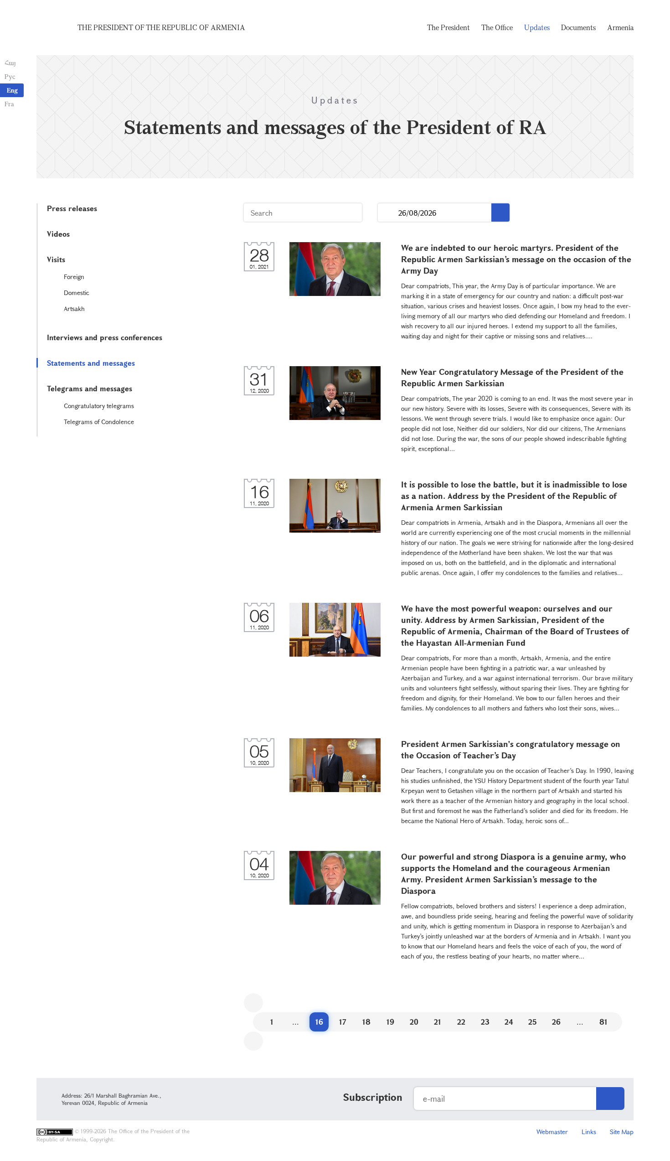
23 (485, 1021)
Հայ (10, 62)
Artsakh (74, 308)
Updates (537, 27)
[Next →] (253, 1041)
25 (532, 1021)
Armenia (620, 27)
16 (319, 1021)
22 (461, 1021)
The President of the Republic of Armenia (161, 27)
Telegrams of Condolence (99, 421)
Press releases (72, 208)
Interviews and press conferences (104, 337)
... (388, 213)
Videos (58, 233)
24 (509, 1021)
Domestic (76, 292)
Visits (56, 259)
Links (589, 1131)
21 (437, 1021)
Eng (12, 90)
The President (448, 27)
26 (556, 1021)
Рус (10, 76)
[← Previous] (253, 1002)
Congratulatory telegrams (99, 405)
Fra (9, 103)
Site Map (622, 1131)
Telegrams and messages (89, 388)
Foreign (74, 276)
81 (603, 1021)
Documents (578, 27)
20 (414, 1021)
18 (366, 1021)
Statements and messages (91, 363)
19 (390, 1021)
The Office (497, 27)
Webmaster (552, 1131)
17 (342, 1021)
